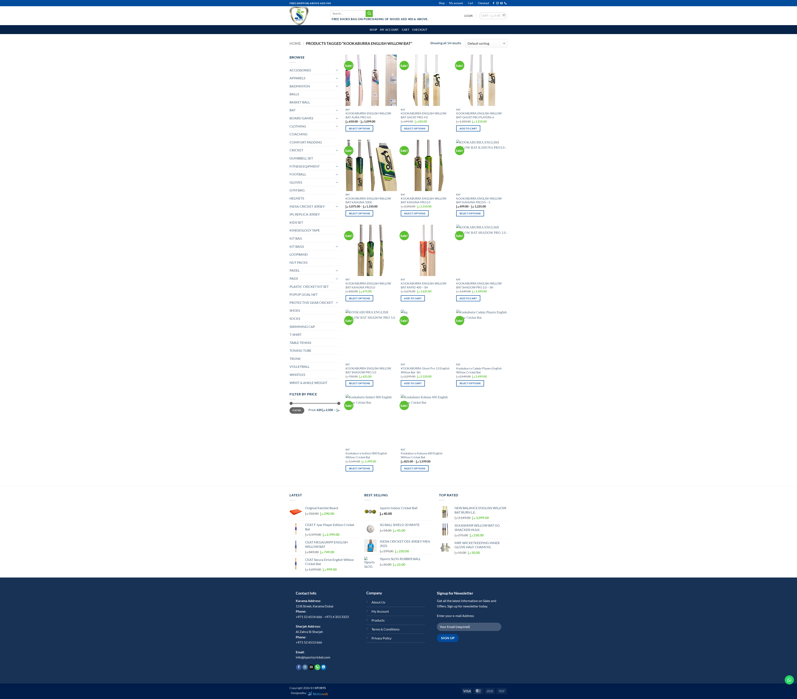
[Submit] (369, 13)
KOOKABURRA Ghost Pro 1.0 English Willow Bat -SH (425, 370)
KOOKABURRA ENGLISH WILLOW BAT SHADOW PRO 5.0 (368, 370)
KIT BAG (296, 238)
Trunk (295, 359)
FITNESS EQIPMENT (305, 166)
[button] (468, 16)
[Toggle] (336, 69)
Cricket (296, 150)
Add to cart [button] (468, 128)
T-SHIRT (296, 334)
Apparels (297, 78)
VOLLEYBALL (299, 366)
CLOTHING (298, 126)
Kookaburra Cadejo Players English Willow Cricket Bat (479, 370)
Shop (442, 3)
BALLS (294, 94)
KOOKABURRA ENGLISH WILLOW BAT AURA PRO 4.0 (368, 115)
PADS (294, 278)
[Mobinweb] (317, 693)
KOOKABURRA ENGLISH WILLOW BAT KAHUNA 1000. (368, 200)
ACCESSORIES (300, 70)
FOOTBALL (298, 174)
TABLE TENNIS (300, 343)
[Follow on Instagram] (497, 3)
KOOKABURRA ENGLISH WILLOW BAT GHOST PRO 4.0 (423, 115)
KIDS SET (296, 222)
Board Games (301, 118)
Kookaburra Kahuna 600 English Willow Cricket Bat (422, 455)
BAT (293, 110)
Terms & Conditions (386, 629)
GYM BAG (297, 190)
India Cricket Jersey (307, 206)
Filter (297, 410)
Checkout (483, 3)
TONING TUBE (300, 350)
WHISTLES (297, 374)
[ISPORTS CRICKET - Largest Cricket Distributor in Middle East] (307, 15)
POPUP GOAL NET (304, 294)
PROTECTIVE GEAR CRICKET (311, 302)
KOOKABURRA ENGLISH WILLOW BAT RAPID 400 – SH (423, 285)
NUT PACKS (298, 262)
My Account (380, 611)
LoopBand (299, 254)
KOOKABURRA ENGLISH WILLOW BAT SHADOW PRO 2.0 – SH (479, 285)
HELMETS (297, 198)
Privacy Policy (381, 638)
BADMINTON (300, 86)
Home (295, 43)
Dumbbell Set (301, 158)
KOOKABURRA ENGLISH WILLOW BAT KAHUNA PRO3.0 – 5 (479, 200)
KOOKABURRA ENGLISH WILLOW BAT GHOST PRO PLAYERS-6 (479, 115)
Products (378, 620)
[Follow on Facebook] (493, 3)
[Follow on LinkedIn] (323, 667)
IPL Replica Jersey (305, 214)
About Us (378, 602)
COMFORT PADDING (306, 142)
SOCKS (295, 318)
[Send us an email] (501, 3)
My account (456, 3)
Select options (359, 128)
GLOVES (296, 182)
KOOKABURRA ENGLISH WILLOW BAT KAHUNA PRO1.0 (423, 200)
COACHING (299, 134)
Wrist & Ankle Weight (308, 383)
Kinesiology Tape (305, 230)
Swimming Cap (302, 327)
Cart (470, 3)
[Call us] (505, 3)
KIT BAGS (297, 246)
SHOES (295, 310)
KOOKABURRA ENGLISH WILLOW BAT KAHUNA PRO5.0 (368, 285)
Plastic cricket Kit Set (309, 286)
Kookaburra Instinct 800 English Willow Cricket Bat (366, 455)
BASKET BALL (300, 102)
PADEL (295, 270)
